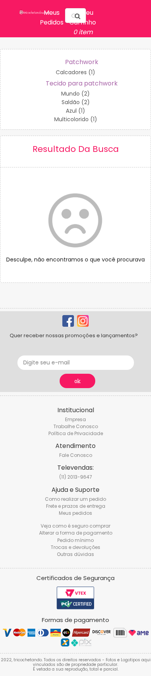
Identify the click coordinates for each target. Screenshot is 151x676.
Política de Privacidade (75, 433)
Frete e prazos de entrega (75, 506)
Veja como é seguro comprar (75, 526)
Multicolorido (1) (75, 119)
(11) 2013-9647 (75, 477)
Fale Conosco (75, 455)
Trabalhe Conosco (75, 426)
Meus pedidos (75, 513)
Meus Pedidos (51, 17)
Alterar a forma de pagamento (75, 533)
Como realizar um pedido (75, 499)
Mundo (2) (75, 94)
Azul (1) (75, 111)
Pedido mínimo (75, 540)
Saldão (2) (76, 102)
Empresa (75, 419)
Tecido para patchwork (82, 83)
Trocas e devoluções (75, 547)
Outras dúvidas (75, 554)
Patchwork (81, 61)
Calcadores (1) (75, 72)
